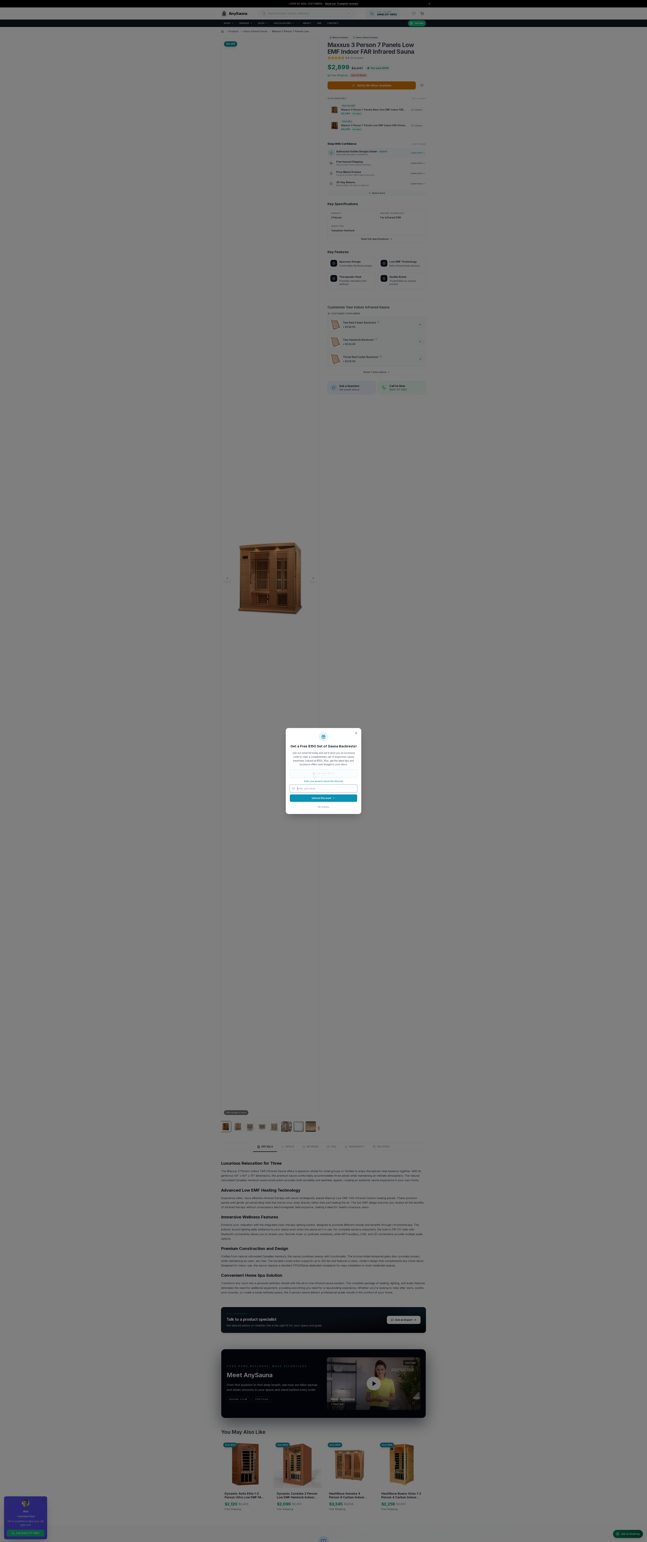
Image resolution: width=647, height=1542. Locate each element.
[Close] (356, 733)
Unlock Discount (321, 798)
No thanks (323, 806)
